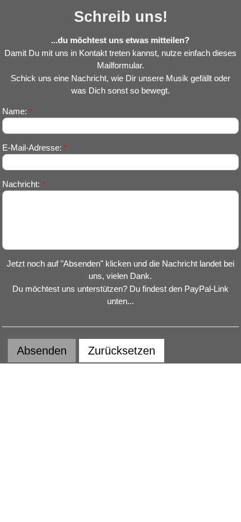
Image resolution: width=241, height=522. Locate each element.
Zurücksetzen (121, 350)
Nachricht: (23, 184)
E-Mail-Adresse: (34, 147)
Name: (17, 111)
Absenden (42, 350)
